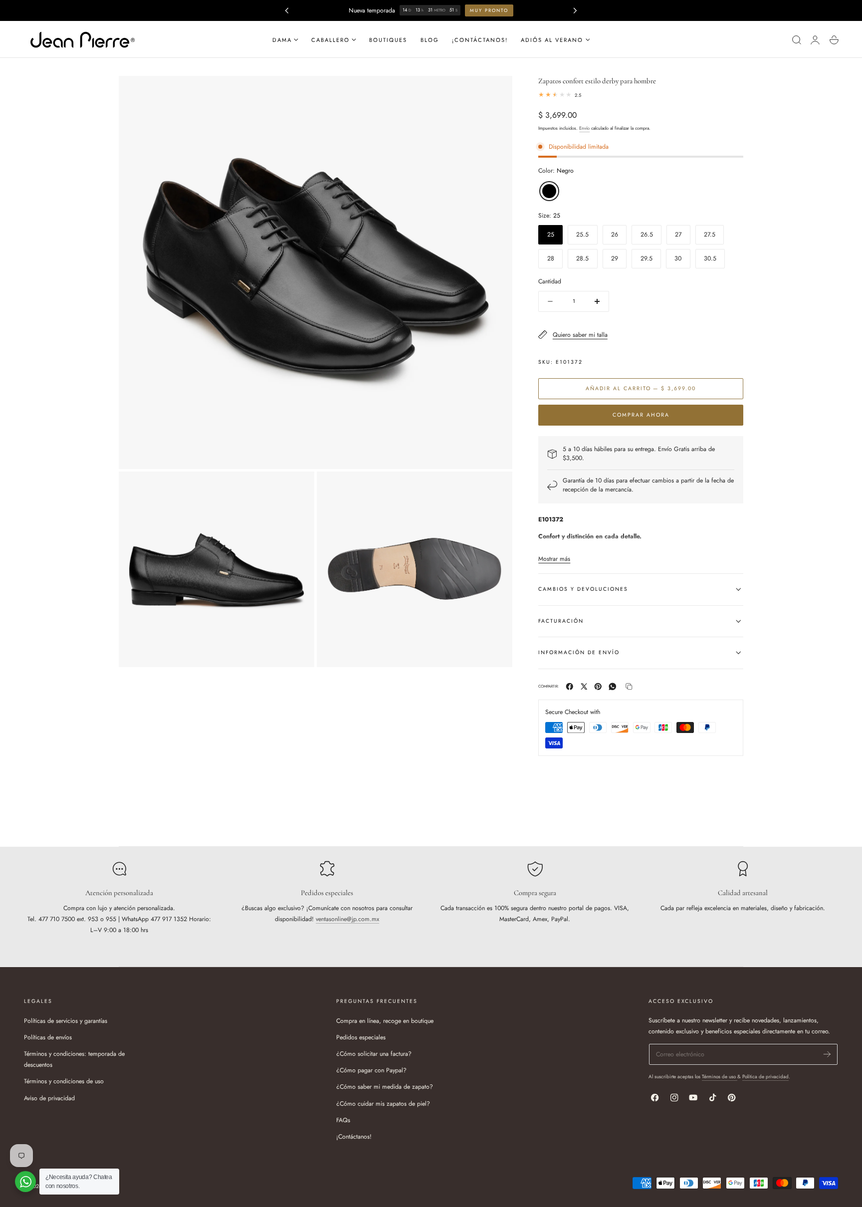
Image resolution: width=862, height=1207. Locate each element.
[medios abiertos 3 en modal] (495, 487)
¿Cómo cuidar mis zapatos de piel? (383, 1103)
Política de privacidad (765, 1076)
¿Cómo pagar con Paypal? (371, 1070)
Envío (584, 128)
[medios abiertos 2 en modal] (298, 487)
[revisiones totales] (640, 94)
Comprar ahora (641, 415)
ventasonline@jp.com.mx (347, 919)
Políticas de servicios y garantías (65, 1020)
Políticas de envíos (48, 1037)
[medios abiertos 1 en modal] (495, 92)
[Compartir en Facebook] (569, 686)
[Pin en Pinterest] (598, 686)
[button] (796, 39)
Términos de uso (719, 1076)
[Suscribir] (827, 1054)
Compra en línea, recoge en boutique (384, 1020)
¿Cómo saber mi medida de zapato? (384, 1086)
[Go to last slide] (286, 10)
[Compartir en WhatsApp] (612, 686)
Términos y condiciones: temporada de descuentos (74, 1059)
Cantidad (549, 281)
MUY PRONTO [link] (489, 10)
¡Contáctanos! (354, 1136)
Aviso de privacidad (49, 1097)
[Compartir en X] (584, 686)
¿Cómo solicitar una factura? (374, 1053)
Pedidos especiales (361, 1037)
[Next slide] (575, 10)
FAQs (343, 1119)
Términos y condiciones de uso (64, 1081)
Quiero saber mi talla (580, 334)
